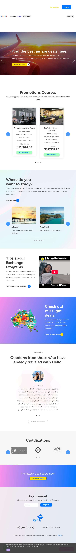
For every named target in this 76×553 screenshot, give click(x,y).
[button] (35, 162)
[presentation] (4, 60)
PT (67, 2)
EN (65, 2)
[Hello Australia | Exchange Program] (10, 7)
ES (69, 2)
